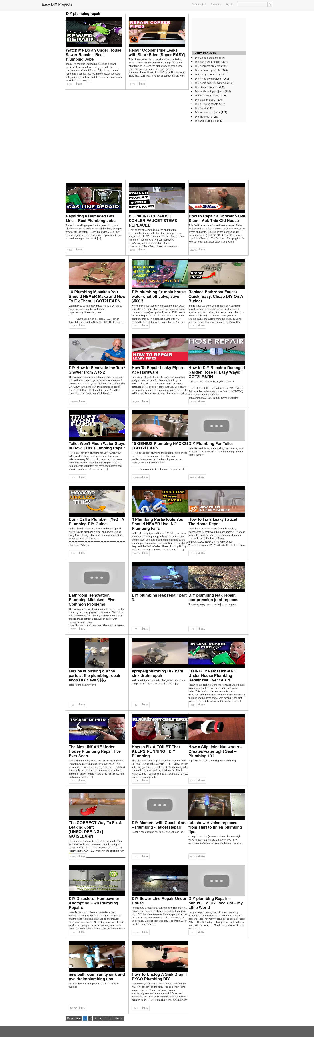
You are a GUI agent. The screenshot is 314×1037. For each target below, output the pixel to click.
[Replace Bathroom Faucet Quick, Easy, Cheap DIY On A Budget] (216, 273)
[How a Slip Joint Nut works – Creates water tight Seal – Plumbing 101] (216, 728)
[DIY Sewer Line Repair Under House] (160, 880)
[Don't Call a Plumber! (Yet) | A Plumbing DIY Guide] (97, 501)
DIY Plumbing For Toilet (210, 443)
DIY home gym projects (208, 78)
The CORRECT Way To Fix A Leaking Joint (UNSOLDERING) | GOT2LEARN (95, 829)
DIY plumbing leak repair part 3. (159, 597)
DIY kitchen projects (206, 87)
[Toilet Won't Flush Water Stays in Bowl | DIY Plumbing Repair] (97, 425)
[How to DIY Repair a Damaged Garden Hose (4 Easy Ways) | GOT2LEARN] (216, 349)
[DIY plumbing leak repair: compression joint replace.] (216, 577)
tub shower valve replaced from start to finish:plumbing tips (215, 827)
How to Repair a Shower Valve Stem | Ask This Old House (217, 218)
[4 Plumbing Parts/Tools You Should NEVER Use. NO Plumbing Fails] (160, 501)
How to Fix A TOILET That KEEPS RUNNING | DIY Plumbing (156, 751)
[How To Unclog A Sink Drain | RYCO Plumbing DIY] (160, 956)
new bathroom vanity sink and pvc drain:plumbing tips (97, 976)
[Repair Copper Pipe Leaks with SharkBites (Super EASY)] (157, 31)
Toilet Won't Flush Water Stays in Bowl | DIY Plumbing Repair (97, 445)
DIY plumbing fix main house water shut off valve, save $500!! (159, 296)
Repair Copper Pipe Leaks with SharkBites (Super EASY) (157, 52)
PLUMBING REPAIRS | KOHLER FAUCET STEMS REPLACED (153, 220)
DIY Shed (200, 108)
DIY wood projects (205, 120)
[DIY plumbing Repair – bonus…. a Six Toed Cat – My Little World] (216, 880)
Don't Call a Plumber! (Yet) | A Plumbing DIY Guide (96, 521)
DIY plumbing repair (206, 104)
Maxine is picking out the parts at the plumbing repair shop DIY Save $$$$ (95, 675)
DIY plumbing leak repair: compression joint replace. (213, 597)
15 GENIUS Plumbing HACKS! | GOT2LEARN (160, 445)
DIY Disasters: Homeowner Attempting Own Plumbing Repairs (94, 902)
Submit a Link (199, 4)
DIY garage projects (206, 74)
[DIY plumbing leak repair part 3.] (160, 577)
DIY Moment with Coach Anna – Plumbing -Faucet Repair (160, 825)
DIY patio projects (205, 99)
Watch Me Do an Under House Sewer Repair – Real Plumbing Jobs (93, 54)
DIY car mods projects (207, 70)
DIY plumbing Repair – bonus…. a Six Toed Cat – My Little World (215, 902)
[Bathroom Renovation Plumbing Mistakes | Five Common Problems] (97, 577)
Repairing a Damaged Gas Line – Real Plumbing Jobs (91, 218)
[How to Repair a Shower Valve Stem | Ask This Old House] (217, 197)
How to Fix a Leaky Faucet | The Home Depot (213, 521)
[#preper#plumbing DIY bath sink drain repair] (160, 652)
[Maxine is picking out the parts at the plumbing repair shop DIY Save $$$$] (97, 652)
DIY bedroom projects (207, 66)
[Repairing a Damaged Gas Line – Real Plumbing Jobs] (94, 197)
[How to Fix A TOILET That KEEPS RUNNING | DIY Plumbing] (160, 728)
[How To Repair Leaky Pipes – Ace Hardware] (160, 349)
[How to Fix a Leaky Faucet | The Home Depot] (216, 501)
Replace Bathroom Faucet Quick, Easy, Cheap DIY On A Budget (215, 296)
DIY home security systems (210, 83)
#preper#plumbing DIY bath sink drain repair (157, 673)
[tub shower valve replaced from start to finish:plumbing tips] (216, 804)
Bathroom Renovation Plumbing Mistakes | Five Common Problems (92, 599)
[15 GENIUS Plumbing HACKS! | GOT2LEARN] (160, 425)
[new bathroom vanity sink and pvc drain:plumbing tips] (97, 956)
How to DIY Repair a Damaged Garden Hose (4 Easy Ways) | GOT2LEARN (216, 372)
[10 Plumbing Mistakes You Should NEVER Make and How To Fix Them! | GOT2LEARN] (97, 273)
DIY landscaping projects (209, 91)
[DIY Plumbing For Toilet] (216, 425)
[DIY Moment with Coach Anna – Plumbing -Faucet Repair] (160, 804)
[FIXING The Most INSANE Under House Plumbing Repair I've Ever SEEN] (216, 652)
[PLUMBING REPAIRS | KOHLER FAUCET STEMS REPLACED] (157, 197)
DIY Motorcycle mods (207, 95)
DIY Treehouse (203, 116)
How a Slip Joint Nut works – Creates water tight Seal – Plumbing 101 (215, 751)
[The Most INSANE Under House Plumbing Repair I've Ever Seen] (97, 728)
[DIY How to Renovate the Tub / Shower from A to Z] (97, 349)
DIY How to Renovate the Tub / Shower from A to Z (97, 370)
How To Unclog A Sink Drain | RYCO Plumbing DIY (159, 976)
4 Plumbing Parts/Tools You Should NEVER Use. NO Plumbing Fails (157, 523)
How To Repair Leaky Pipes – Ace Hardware (159, 370)
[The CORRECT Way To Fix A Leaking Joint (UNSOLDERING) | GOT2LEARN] (97, 804)
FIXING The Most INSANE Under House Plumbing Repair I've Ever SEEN (212, 675)
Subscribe (216, 4)
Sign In (229, 4)
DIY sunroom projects (207, 112)
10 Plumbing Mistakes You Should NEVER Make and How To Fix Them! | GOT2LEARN (97, 296)
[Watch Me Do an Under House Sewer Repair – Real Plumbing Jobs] (94, 31)
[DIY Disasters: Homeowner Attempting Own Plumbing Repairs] (97, 880)
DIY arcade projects (206, 57)
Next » (118, 1018)
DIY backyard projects (207, 61)
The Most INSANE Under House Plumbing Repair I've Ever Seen (95, 751)
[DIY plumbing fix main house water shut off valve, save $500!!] (160, 273)
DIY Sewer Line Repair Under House (159, 900)
